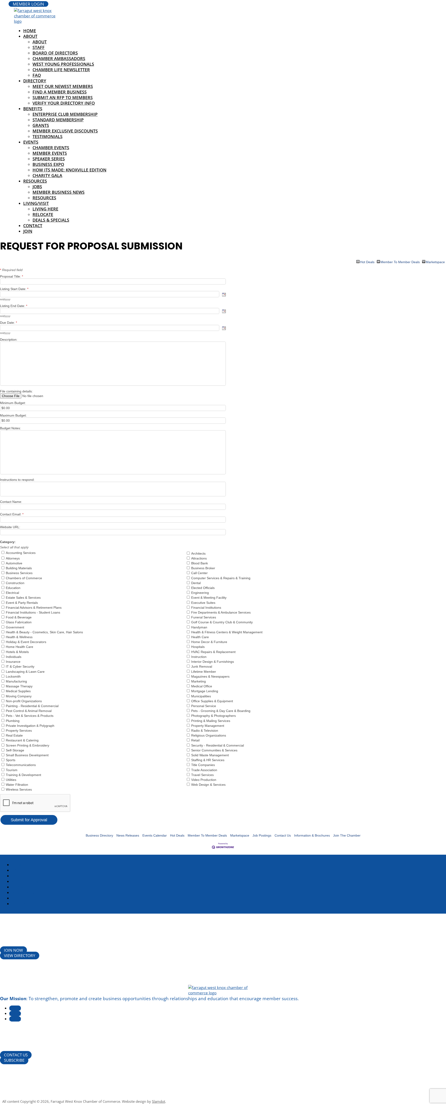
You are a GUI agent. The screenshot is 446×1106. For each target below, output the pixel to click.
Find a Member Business (60, 92)
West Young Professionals (63, 64)
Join (27, 231)
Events (30, 142)
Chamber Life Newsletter (61, 69)
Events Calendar (154, 835)
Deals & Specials (51, 220)
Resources (35, 181)
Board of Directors (55, 53)
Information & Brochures (312, 835)
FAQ (37, 75)
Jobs (37, 186)
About (30, 36)
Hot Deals (367, 261)
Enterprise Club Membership (65, 114)
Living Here (45, 209)
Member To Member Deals (400, 261)
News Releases (127, 835)
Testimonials (47, 136)
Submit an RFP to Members (63, 97)
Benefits (32, 108)
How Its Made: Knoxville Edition (69, 170)
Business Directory (99, 835)
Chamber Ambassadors (59, 58)
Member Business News (59, 192)
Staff (39, 47)
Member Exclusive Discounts (65, 131)
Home (18, 864)
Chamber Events (51, 147)
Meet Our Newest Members (63, 86)
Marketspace (435, 261)
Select (224, 294)
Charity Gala (47, 175)
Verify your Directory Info (64, 103)
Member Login (28, 4)
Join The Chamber (347, 835)
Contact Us (283, 835)
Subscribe (14, 1060)
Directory (34, 81)
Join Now (13, 950)
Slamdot (158, 1101)
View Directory (19, 955)
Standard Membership (58, 120)
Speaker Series (49, 159)
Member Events (50, 153)
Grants (41, 125)
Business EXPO (48, 164)
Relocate (43, 214)
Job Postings (262, 835)
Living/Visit (36, 203)
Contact (32, 225)
